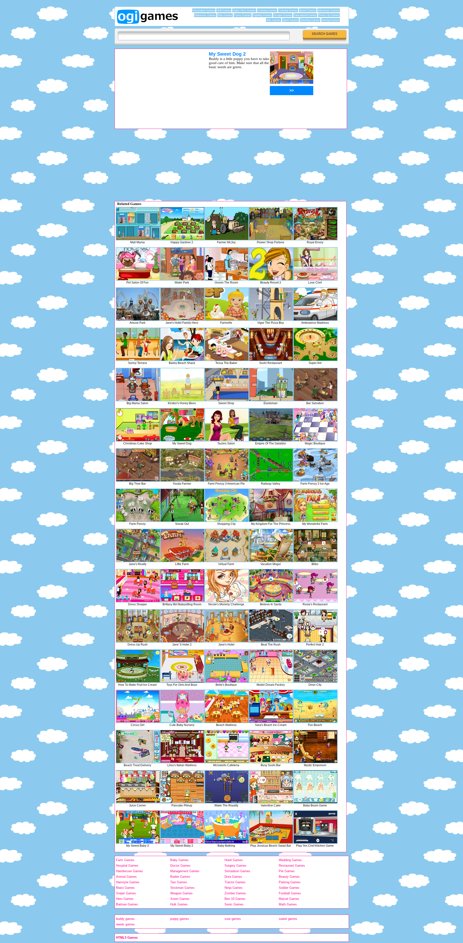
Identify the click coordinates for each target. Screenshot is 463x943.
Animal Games (126, 876)
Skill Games (224, 10)
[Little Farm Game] (182, 545)
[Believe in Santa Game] (271, 585)
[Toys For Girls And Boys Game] (182, 666)
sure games (233, 919)
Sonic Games (234, 904)
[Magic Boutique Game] (315, 425)
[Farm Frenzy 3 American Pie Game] (226, 465)
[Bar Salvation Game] (315, 384)
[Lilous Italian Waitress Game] (182, 746)
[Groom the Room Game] (226, 264)
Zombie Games (235, 893)
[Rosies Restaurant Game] (315, 585)
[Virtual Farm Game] (226, 545)
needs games (125, 924)
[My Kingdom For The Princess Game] (271, 505)
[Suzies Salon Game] (226, 425)
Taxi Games (178, 882)
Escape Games (282, 15)
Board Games (308, 10)
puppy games (179, 919)
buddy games (125, 919)
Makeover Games (205, 15)
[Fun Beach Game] (315, 706)
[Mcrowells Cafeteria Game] (226, 746)
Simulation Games (237, 871)
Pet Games (287, 871)
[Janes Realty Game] (138, 545)
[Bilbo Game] (315, 545)
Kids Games (225, 15)
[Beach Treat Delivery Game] (138, 746)
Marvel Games (289, 899)
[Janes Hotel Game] (226, 626)
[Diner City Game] (315, 666)
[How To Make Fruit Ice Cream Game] (138, 666)
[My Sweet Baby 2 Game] (182, 827)
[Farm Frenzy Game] (138, 505)
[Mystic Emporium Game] (315, 746)
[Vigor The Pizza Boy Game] (271, 304)
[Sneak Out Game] (182, 505)
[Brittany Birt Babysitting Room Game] (182, 585)
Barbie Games (180, 876)
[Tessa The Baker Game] (226, 344)
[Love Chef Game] (315, 264)
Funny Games (242, 15)
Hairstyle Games (127, 882)
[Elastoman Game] (271, 384)
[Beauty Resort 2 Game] (271, 264)
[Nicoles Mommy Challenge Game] (226, 585)
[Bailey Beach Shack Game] (182, 344)
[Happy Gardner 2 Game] (182, 223)
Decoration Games (204, 10)
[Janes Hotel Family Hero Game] (182, 304)
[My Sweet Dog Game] (182, 425)
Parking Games (289, 882)
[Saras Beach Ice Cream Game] (271, 706)
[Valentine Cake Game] (271, 787)
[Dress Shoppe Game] (138, 585)
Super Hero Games (244, 10)
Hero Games (125, 899)
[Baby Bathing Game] (226, 827)
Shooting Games (310, 20)
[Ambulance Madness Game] (315, 304)
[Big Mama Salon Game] (138, 384)
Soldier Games (289, 888)
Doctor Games (180, 865)
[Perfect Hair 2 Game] (315, 626)
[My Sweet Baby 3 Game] (138, 827)
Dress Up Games (329, 15)
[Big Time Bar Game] (138, 465)
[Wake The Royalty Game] (226, 787)
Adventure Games (328, 10)
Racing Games (330, 20)
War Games (273, 20)
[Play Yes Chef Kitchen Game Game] (315, 827)
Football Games (290, 893)
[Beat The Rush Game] (271, 626)
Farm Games (125, 860)
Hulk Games (179, 904)
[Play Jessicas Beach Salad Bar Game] (271, 827)
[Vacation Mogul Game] (271, 545)
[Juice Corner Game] (138, 787)
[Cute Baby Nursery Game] (182, 706)
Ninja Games (234, 888)
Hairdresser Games (129, 871)
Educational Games (305, 15)
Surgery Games (235, 865)
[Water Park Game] (182, 264)
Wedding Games (290, 860)
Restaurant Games (292, 865)
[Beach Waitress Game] (226, 706)
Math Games (288, 904)
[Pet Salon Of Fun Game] (138, 264)
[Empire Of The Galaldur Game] (271, 425)
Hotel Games (234, 860)
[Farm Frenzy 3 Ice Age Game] (315, 465)
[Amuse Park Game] (138, 304)
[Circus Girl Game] (138, 706)
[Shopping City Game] (226, 505)
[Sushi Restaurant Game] (271, 344)
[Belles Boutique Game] (226, 666)
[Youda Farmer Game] (182, 465)
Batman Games (127, 904)
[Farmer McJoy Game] (226, 223)
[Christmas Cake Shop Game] (138, 425)
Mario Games (125, 888)
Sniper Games (126, 893)
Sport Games (290, 20)
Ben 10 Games (235, 899)
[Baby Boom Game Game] (315, 787)
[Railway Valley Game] (271, 465)
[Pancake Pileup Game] (182, 787)
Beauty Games (289, 876)
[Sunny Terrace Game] (138, 344)
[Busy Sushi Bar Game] (271, 746)
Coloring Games (288, 10)
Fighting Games (262, 15)
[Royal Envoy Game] (315, 223)
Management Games (184, 871)
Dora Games (233, 876)
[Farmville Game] (226, 304)
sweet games (288, 919)
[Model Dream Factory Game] (271, 666)
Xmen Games (180, 899)
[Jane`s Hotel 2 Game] (182, 626)
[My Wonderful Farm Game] (315, 505)
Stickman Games (182, 888)
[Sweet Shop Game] (226, 384)
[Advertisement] (155, 85)
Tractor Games (235, 882)
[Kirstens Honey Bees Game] (182, 384)
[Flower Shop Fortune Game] (271, 223)
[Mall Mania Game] (138, 223)
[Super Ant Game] (315, 344)
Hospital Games (127, 865)
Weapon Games (181, 893)
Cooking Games (267, 10)
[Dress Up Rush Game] (138, 626)
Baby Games (179, 860)
